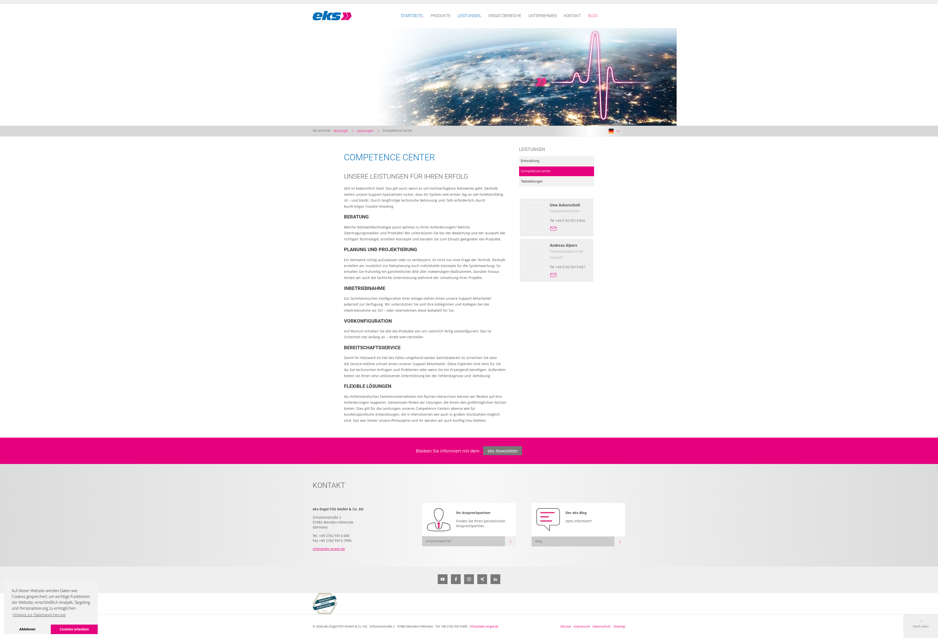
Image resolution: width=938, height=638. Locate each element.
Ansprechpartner (438, 541)
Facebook (456, 579)
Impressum (582, 626)
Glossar (565, 626)
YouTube (443, 579)
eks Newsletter (503, 451)
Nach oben (921, 626)
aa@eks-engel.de (553, 274)
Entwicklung (530, 161)
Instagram (469, 579)
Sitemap (619, 626)
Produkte (440, 15)
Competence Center (536, 171)
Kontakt (572, 15)
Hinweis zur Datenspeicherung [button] (38, 614)
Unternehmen (542, 15)
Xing (482, 579)
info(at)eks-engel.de (329, 548)
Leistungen (469, 15)
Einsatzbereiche (505, 15)
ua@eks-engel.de (553, 227)
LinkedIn (495, 579)
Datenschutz (602, 626)
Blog (593, 15)
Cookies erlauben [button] (74, 629)
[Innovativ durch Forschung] (325, 603)
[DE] (614, 131)
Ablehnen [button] (27, 629)
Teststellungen (532, 181)
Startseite (411, 15)
